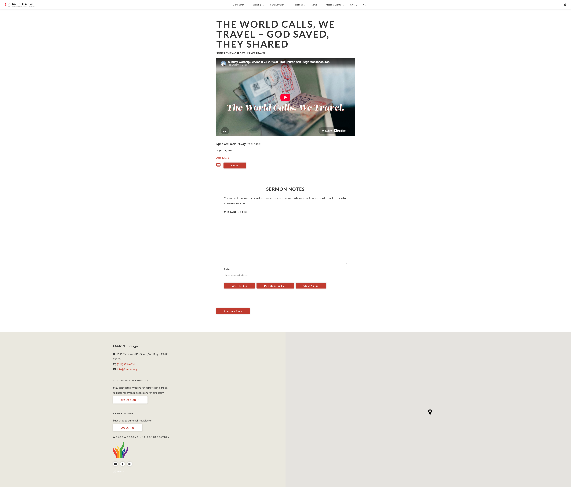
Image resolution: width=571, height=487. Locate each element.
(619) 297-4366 (126, 364)
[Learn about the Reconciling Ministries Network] (120, 449)
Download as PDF (275, 286)
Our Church (238, 4)
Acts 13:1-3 (222, 157)
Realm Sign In (130, 400)
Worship (257, 4)
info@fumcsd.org (127, 369)
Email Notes (239, 286)
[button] (430, 412)
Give (352, 4)
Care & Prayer (277, 4)
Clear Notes (311, 286)
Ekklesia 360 (119, 471)
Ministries (298, 4)
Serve (314, 4)
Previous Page (233, 311)
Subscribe (128, 428)
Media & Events (333, 4)
